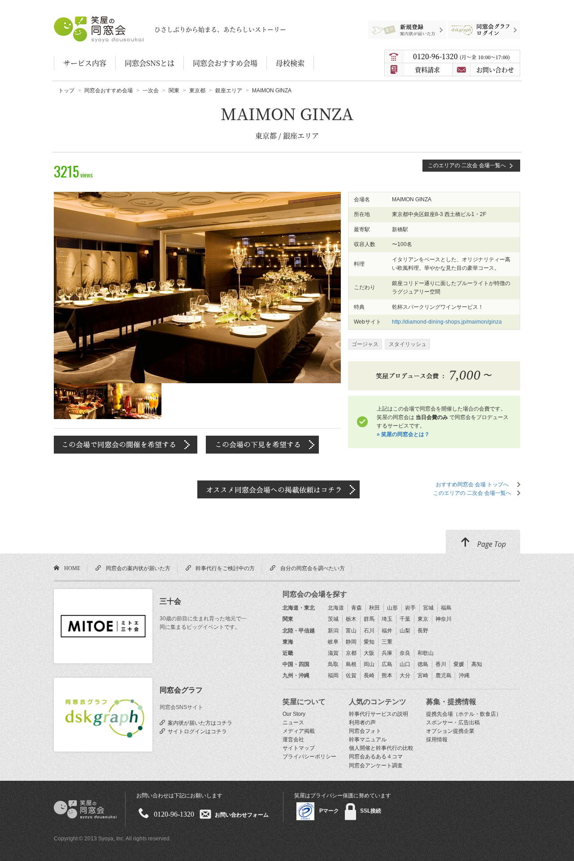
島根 (351, 664)
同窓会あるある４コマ (376, 756)
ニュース (293, 722)
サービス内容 (84, 63)
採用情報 (437, 739)
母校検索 (290, 63)
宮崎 (422, 675)
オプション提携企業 (450, 731)
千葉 (405, 619)
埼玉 (387, 619)
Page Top (490, 544)
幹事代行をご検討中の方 (224, 568)
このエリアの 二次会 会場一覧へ (467, 165)
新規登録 (403, 24)
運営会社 (293, 739)
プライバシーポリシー (309, 756)
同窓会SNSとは (149, 63)
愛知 (369, 642)
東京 (422, 619)
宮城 (428, 608)
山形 (392, 608)
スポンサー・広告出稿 (453, 722)
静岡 (351, 642)
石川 (369, 630)
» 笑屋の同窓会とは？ (403, 434)
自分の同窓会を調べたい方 (311, 568)
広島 (387, 664)
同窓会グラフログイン (477, 24)
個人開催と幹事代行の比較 (381, 748)
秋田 (374, 608)
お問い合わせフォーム (242, 814)
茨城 (333, 619)
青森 (356, 608)
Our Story (294, 714)
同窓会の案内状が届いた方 (136, 568)
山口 (405, 664)
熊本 (387, 675)
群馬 (369, 619)
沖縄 (464, 675)
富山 (351, 630)
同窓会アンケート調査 (376, 765)
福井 (387, 630)
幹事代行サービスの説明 (378, 714)
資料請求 (427, 69)
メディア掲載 (299, 731)
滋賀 (333, 653)
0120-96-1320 (460, 56)
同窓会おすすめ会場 (225, 63)
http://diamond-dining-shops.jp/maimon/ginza (447, 322)
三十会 (170, 601)
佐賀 (351, 675)
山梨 (405, 630)
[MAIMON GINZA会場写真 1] (197, 196)
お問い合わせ (495, 69)
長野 (422, 630)
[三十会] (103, 626)
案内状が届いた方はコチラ (198, 722)
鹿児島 (443, 675)
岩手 (410, 608)
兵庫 (387, 653)
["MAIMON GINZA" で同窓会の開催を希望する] (125, 440)
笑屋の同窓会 (71, 20)
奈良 (405, 653)
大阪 (369, 653)
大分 (405, 675)
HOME (70, 568)
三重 (387, 642)
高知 (476, 664)
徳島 (422, 664)
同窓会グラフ (181, 690)
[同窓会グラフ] (103, 715)
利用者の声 (362, 722)
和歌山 (425, 653)
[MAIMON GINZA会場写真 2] (134, 387)
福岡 (333, 675)
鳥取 (333, 664)
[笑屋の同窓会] (85, 795)
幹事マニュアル (368, 739)
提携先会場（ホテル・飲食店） (463, 714)
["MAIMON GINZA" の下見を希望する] (262, 440)
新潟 (333, 630)
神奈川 (443, 619)
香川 (440, 664)
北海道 (336, 608)
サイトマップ (299, 748)
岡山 (369, 664)
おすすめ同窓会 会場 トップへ (472, 484)
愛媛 (458, 664)
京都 (351, 653)
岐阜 (333, 642)
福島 (446, 608)
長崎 (369, 675)
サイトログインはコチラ (196, 731)
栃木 (351, 619)
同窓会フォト (365, 731)
